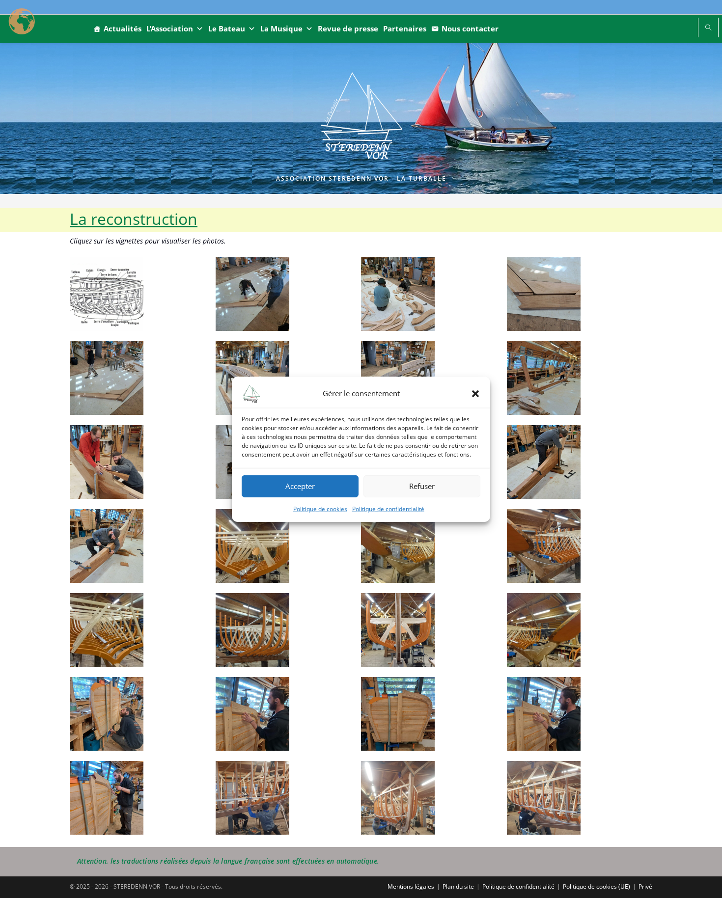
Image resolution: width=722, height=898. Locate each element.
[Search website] (708, 28)
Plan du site (458, 886)
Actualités (122, 28)
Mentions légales (411, 886)
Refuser (422, 486)
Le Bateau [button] (226, 28)
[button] (475, 393)
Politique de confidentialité (388, 508)
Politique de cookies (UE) (596, 886)
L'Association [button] (169, 28)
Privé (645, 886)
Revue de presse (348, 28)
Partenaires (404, 28)
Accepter (300, 486)
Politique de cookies (320, 508)
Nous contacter (470, 28)
